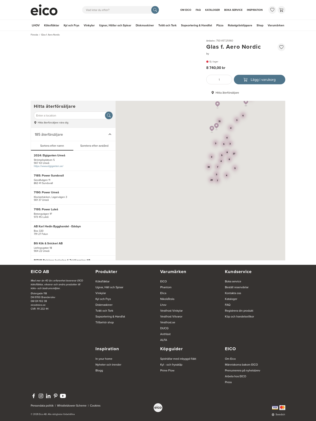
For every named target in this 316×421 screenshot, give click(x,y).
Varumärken (276, 25)
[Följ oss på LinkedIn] (48, 396)
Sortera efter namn (52, 146)
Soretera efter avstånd (94, 146)
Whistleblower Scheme (71, 405)
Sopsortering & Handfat (196, 25)
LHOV (36, 25)
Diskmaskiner (145, 25)
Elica (163, 293)
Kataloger (212, 10)
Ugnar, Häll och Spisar (109, 287)
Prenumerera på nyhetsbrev (242, 370)
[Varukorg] (281, 10)
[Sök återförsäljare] (109, 115)
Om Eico (185, 10)
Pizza (219, 25)
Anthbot (165, 334)
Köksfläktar (51, 25)
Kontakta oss (233, 293)
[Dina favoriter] (272, 10)
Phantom (166, 287)
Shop (260, 25)
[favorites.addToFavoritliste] (281, 47)
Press (228, 382)
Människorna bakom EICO (241, 364)
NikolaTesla (167, 299)
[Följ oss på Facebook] (34, 396)
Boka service (233, 10)
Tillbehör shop (104, 322)
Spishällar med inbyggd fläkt (178, 359)
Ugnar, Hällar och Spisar (115, 25)
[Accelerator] (46, 9)
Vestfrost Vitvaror (171, 316)
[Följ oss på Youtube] (63, 396)
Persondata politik (42, 405)
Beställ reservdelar (237, 287)
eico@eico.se (38, 305)
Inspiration (255, 10)
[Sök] (155, 10)
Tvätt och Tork (167, 25)
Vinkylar (89, 25)
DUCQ (164, 328)
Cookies (95, 405)
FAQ (198, 10)
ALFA (163, 340)
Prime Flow (167, 370)
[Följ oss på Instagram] (41, 396)
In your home (103, 359)
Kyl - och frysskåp (171, 364)
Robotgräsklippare (240, 25)
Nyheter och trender (108, 364)
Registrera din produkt (239, 311)
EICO (163, 281)
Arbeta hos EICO (235, 376)
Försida (34, 34)
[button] (216, 126)
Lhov (163, 305)
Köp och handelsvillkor (239, 316)
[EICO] (158, 407)
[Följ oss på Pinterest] (56, 396)
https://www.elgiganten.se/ (48, 166)
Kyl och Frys (71, 25)
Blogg (99, 370)
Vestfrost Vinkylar (171, 311)
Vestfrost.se (167, 322)
